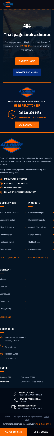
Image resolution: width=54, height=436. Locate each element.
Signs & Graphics (7, 227)
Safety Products (34, 235)
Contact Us (4, 301)
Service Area (5, 294)
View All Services (9, 258)
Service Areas (5, 249)
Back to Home (27, 61)
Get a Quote (42, 432)
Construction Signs (36, 212)
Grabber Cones (34, 242)
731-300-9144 (26, 46)
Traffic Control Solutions (9, 212)
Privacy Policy (5, 309)
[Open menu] (48, 4)
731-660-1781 (10, 358)
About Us (3, 279)
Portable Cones (34, 249)
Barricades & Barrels (36, 220)
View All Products (38, 258)
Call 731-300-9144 (30, 113)
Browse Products (27, 72)
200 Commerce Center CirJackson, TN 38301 (15, 339)
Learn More (7, 317)
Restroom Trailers (7, 242)
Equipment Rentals (7, 220)
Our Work (3, 287)
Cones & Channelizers (37, 227)
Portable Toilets (6, 235)
